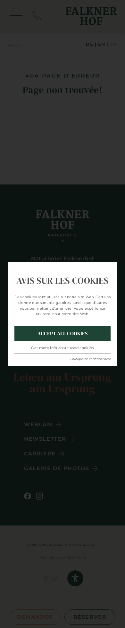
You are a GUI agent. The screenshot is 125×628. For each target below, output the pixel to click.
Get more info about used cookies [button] (62, 348)
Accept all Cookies (63, 333)
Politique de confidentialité (90, 359)
